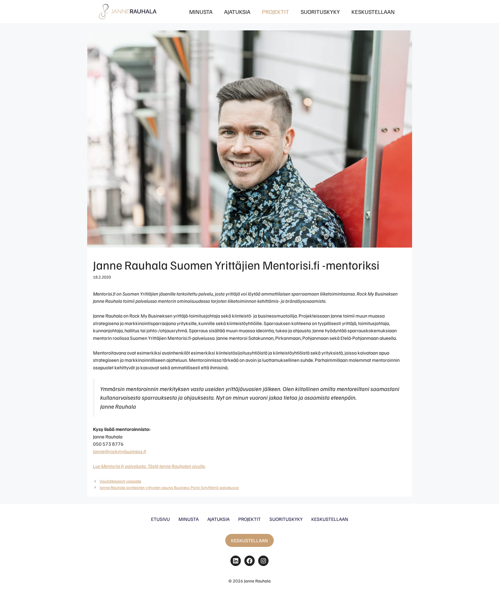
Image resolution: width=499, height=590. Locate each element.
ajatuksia (218, 519)
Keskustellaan (373, 11)
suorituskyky (286, 519)
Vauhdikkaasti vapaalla (120, 481)
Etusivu (160, 519)
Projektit (275, 11)
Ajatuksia (237, 11)
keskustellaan (329, 519)
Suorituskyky (320, 11)
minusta (188, 519)
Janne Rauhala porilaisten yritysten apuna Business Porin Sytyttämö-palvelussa (169, 487)
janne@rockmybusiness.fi (119, 451)
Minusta (201, 11)
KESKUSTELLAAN (249, 540)
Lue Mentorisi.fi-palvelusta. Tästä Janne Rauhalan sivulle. (149, 466)
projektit (249, 519)
